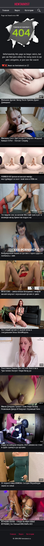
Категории (29, 10)
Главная (5, 10)
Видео (17, 10)
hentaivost (22, 4)
